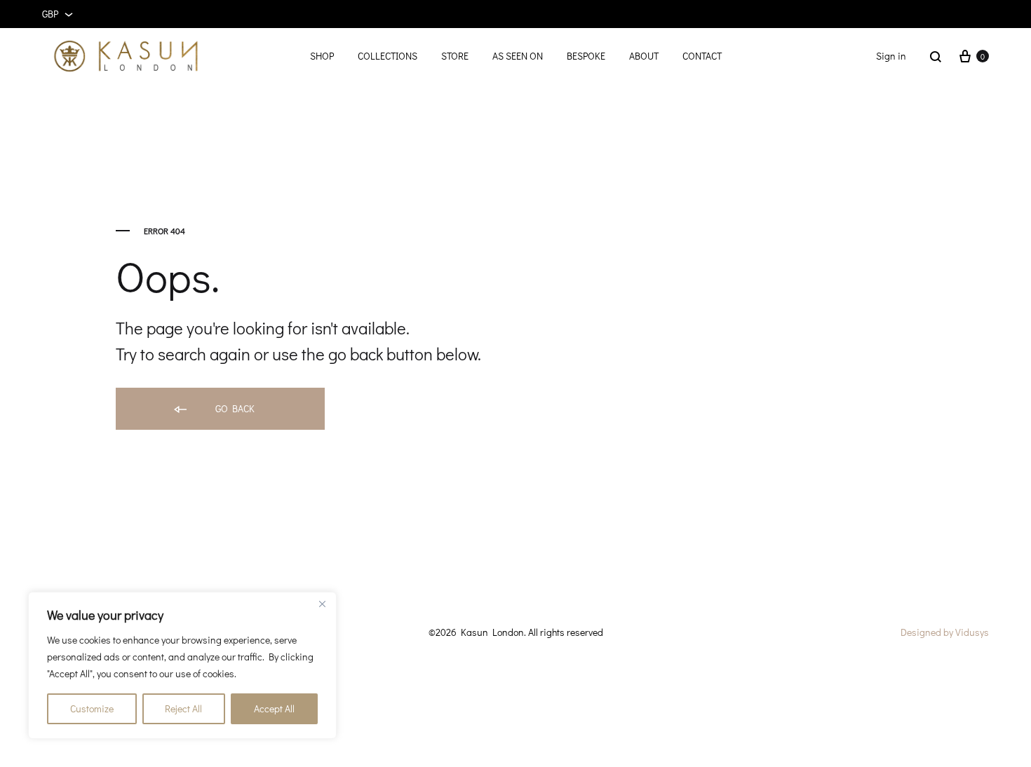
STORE (455, 55)
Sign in (891, 55)
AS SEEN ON (517, 55)
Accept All (274, 708)
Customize (92, 708)
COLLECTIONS (387, 55)
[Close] (322, 603)
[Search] (935, 56)
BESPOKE (586, 55)
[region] (182, 665)
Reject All (183, 708)
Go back (234, 408)
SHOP (322, 55)
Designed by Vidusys (945, 632)
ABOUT (644, 55)
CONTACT (702, 55)
